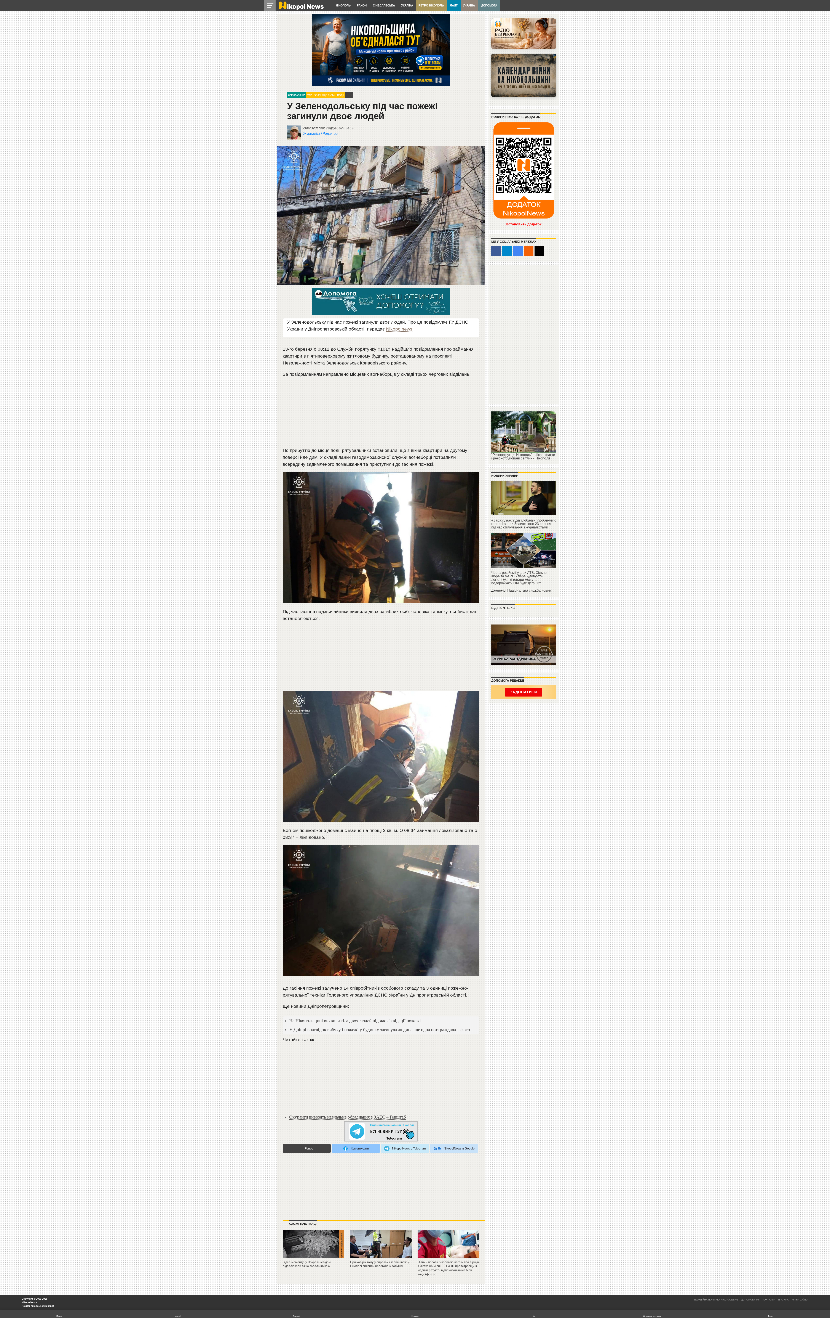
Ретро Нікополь (431, 5)
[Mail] (539, 251)
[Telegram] (507, 251)
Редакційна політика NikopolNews (715, 1299)
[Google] (518, 251)
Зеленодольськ (324, 95)
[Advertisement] (381, 414)
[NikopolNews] (381, 1131)
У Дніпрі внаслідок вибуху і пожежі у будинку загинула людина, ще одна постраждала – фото (379, 1029)
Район (362, 5)
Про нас (783, 1299)
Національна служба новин (529, 590)
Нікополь (343, 5)
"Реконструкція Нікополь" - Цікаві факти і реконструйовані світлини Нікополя (523, 456)
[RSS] (528, 251)
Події (340, 95)
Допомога (489, 5)
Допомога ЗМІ (750, 1299)
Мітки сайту (800, 1299)
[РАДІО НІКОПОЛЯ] (523, 75)
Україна (407, 5)
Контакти (769, 1299)
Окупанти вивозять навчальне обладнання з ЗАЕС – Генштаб (347, 1116)
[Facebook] (496, 251)
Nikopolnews (399, 328)
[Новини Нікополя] (301, 9)
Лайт (454, 5)
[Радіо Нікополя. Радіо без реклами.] (523, 33)
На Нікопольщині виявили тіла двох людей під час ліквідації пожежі (355, 1020)
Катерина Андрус (324, 128)
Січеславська (384, 5)
